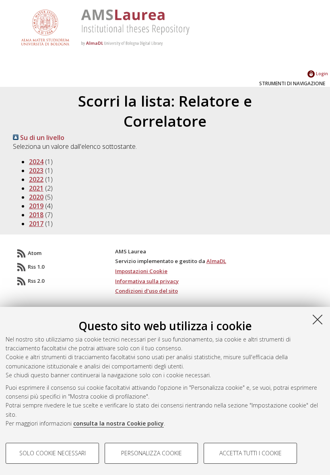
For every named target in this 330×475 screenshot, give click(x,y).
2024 (36, 161)
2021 (36, 188)
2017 (36, 223)
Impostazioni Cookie (141, 271)
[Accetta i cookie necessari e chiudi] (317, 319)
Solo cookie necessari (52, 453)
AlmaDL (216, 261)
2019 (36, 206)
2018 (36, 214)
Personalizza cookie (151, 453)
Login (321, 73)
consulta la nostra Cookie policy (118, 423)
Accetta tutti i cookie (250, 453)
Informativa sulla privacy (147, 281)
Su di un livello (41, 137)
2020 (36, 197)
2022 (36, 179)
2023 (36, 170)
